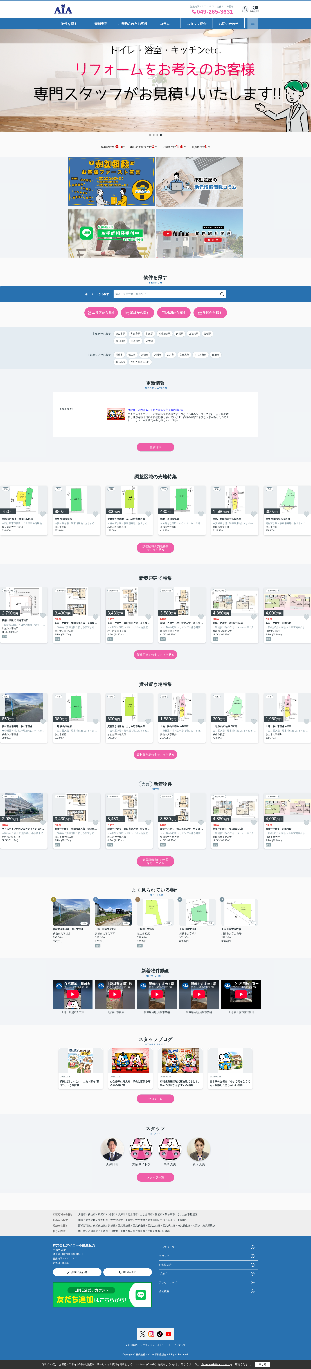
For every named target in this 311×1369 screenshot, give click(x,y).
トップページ (166, 1247)
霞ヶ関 (131, 1231)
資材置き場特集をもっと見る (155, 754)
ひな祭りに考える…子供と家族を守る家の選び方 (155, 409)
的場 (157, 1231)
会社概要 (164, 1291)
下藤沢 (129, 1220)
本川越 (141, 1231)
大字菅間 (153, 1220)
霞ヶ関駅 (120, 340)
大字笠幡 (90, 1220)
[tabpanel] (155, 77)
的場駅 (179, 333)
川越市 (119, 354)
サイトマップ (178, 1345)
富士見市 (184, 354)
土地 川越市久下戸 (72, 1012)
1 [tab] (150, 135)
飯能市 (215, 354)
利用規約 (133, 1345)
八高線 (197, 1225)
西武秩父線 (169, 1225)
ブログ (163, 1273)
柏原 (81, 1220)
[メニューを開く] (252, 23)
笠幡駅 (207, 333)
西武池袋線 (124, 1225)
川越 (122, 1231)
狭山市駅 (120, 333)
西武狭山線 (139, 1225)
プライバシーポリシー (154, 1345)
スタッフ (164, 1256)
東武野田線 (208, 1225)
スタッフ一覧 (155, 1177)
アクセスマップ (168, 1282)
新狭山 (166, 1231)
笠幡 (149, 1231)
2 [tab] (154, 135)
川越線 (112, 1225)
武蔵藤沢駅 (164, 333)
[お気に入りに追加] (43, 514)
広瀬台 (171, 1220)
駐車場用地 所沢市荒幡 (157, 1012)
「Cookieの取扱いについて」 (215, 1364)
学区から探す (212, 312)
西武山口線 (154, 1225)
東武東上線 (99, 1225)
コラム (165, 24)
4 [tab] (161, 135)
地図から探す (176, 312)
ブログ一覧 (155, 1098)
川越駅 (149, 333)
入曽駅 (149, 340)
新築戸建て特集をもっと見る (155, 654)
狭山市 (132, 354)
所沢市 (144, 354)
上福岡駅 (193, 333)
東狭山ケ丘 (183, 1220)
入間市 (157, 354)
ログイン (245, 11)
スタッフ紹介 (196, 24)
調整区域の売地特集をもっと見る (155, 548)
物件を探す (69, 24)
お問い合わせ (228, 24)
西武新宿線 (84, 1225)
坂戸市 (170, 354)
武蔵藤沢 (93, 1231)
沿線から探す (140, 312)
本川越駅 (135, 340)
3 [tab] (157, 135)
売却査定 (100, 24)
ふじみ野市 (200, 354)
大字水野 (103, 1220)
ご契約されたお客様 (132, 24)
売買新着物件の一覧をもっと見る (155, 861)
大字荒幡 (140, 1220)
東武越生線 (184, 1225)
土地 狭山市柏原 (115, 1012)
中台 (163, 1220)
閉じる (262, 1364)
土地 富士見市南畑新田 (241, 1012)
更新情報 (155, 447)
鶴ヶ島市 (120, 362)
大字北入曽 (117, 1220)
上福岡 (104, 1231)
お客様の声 (165, 1264)
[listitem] (76, 510)
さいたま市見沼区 (140, 362)
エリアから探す (103, 312)
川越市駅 (135, 333)
